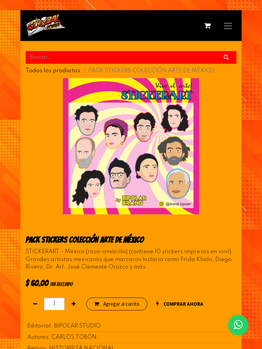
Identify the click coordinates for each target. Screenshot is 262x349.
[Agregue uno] (73, 304)
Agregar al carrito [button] (121, 304)
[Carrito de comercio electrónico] (207, 25)
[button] (180, 304)
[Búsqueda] (226, 57)
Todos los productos (53, 71)
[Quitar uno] (35, 304)
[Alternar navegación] (227, 25)
